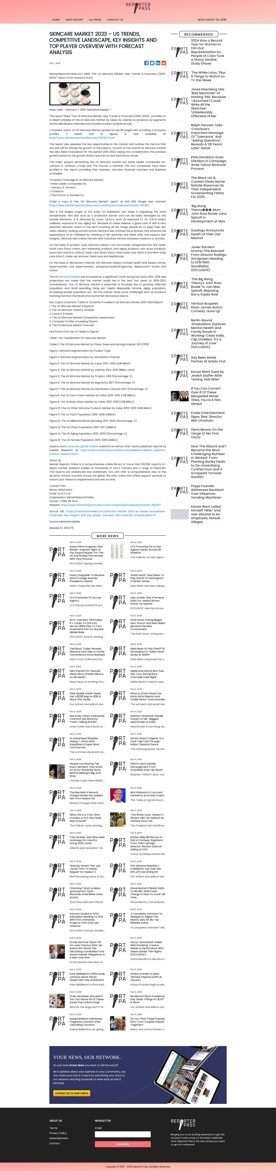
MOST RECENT (74, 20)
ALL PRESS (95, 20)
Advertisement (58, 1138)
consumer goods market (82, 446)
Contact (54, 1143)
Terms (53, 1128)
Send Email (64, 493)
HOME (56, 20)
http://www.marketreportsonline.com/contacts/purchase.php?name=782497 (99, 205)
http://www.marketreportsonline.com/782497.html (82, 138)
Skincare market (69, 277)
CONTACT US (115, 20)
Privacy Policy (58, 1133)
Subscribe (123, 1144)
